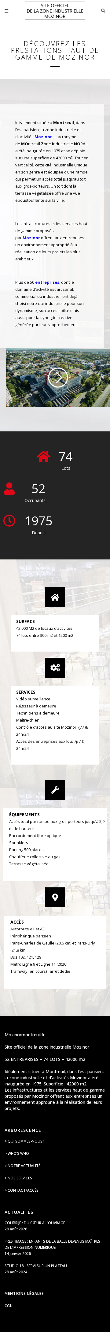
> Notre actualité (22, 1165)
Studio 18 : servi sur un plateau (36, 1265)
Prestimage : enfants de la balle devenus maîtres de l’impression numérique (52, 1244)
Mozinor (31, 237)
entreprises (47, 282)
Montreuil (63, 122)
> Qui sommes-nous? (24, 1141)
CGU (9, 1305)
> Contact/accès (21, 1190)
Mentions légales (24, 1293)
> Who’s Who (17, 1153)
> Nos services (18, 1178)
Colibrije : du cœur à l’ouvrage (35, 1222)
